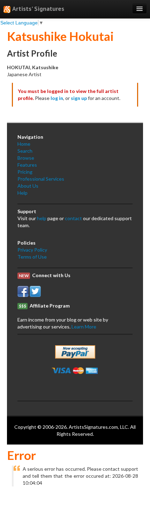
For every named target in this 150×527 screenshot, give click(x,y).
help (41, 218)
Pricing (24, 172)
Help (22, 193)
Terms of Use (32, 257)
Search (24, 151)
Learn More (84, 327)
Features (27, 165)
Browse (25, 158)
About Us (27, 186)
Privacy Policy (32, 250)
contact (73, 218)
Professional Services (40, 179)
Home (23, 144)
